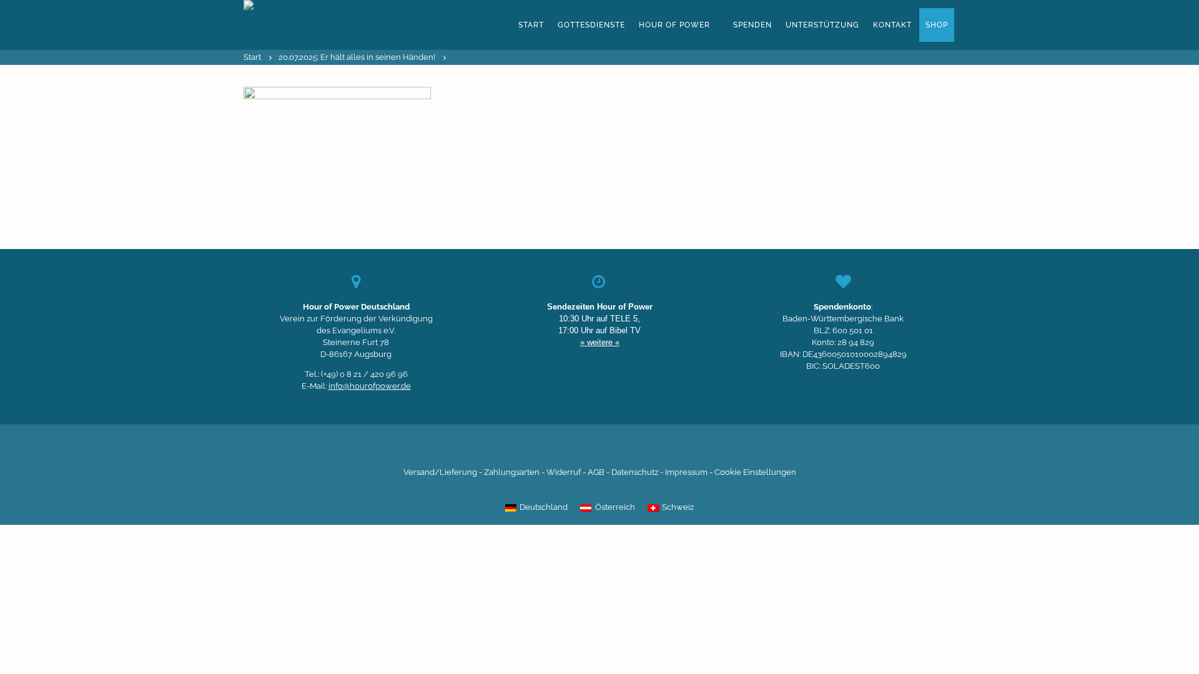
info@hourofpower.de (369, 386)
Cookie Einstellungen (755, 472)
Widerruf (563, 472)
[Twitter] (557, 448)
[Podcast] (642, 448)
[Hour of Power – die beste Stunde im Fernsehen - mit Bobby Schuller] (312, 25)
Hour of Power (674, 25)
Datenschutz (634, 472)
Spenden (752, 25)
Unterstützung (822, 25)
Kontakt (892, 25)
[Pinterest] (620, 448)
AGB (596, 472)
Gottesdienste (591, 25)
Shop (936, 25)
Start (531, 25)
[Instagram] (599, 448)
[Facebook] (535, 448)
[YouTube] (578, 448)
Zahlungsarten (512, 472)
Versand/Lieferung (440, 472)
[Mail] (663, 448)
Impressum (686, 472)
